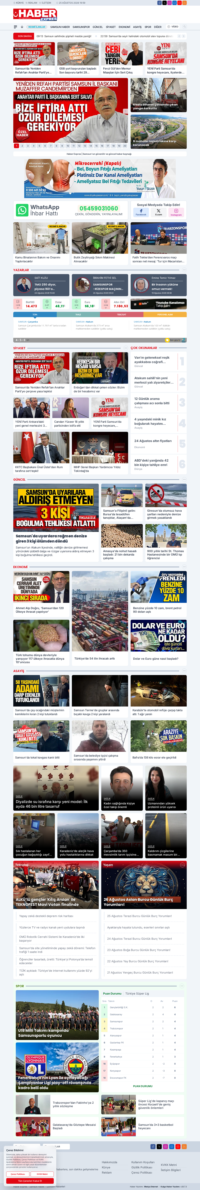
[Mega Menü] (15, 27)
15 (96, 145)
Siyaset (111, 27)
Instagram (176, 214)
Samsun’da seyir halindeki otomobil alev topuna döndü (115, 36)
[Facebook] (159, 3)
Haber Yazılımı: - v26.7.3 (158, 1186)
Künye (20, 2)
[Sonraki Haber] (183, 36)
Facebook (141, 214)
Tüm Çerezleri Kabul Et (30, 1181)
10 (68, 145)
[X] (164, 3)
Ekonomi (124, 27)
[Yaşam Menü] (182, 865)
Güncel (98, 27)
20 (124, 145)
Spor (148, 27)
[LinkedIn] (174, 3)
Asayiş (137, 27)
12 (79, 145)
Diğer (157, 27)
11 (74, 145)
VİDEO (175, 26)
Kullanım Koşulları (143, 1162)
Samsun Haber (60, 27)
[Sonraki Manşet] (125, 111)
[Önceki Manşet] (15, 111)
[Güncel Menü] (184, 479)
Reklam (32, 2)
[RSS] (184, 3)
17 (108, 145)
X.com (158, 214)
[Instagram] (169, 3)
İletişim (46, 2)
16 (102, 145)
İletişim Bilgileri (171, 1170)
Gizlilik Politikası (141, 1167)
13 (85, 145)
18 (113, 145)
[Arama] (185, 27)
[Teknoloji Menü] (94, 865)
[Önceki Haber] (179, 36)
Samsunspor (81, 27)
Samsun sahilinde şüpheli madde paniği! (42, 36)
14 (91, 145)
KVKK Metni (169, 1165)
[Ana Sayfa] (22, 27)
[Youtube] (179, 3)
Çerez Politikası (141, 1172)
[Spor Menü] (184, 270)
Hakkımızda (109, 1162)
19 (119, 145)
